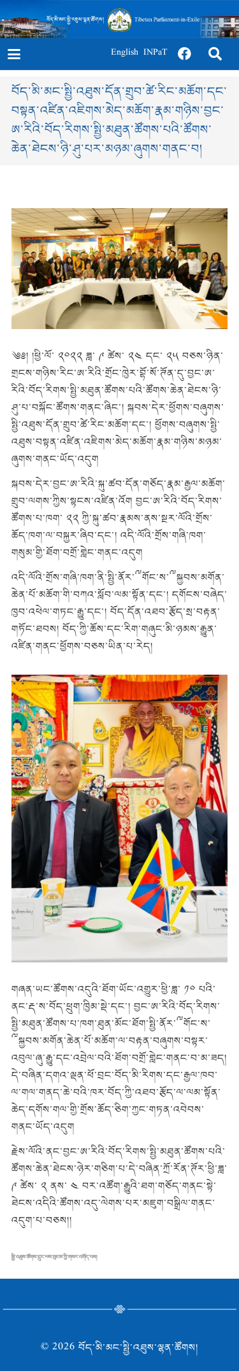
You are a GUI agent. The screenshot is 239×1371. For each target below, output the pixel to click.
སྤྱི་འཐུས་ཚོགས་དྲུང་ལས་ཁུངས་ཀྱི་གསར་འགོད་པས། (54, 1257)
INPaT (155, 53)
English (124, 53)
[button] (13, 54)
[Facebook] (184, 54)
